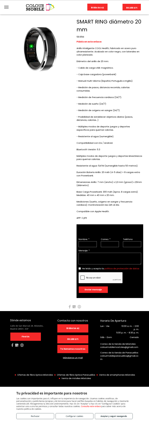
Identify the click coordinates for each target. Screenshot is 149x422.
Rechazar (35, 416)
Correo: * (105, 239)
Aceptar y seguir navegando (114, 416)
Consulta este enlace (91, 406)
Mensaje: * (84, 250)
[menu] (6, 7)
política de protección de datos (121, 268)
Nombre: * (84, 239)
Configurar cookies (74, 416)
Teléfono (128, 239)
